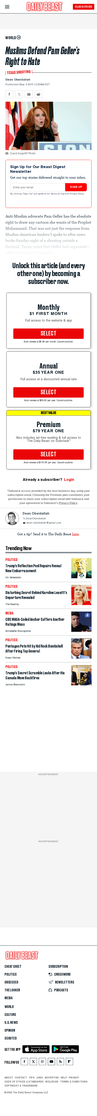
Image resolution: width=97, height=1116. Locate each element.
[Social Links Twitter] (33, 1062)
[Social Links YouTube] (51, 1062)
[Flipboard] (69, 1062)
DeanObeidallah (36, 519)
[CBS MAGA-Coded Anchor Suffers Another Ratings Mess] (81, 630)
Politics (11, 974)
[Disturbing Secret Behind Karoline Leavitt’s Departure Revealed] (81, 604)
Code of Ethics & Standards (24, 1081)
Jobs (39, 1077)
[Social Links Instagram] (42, 1062)
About (9, 1077)
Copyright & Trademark (21, 1085)
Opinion (10, 1030)
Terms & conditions (73, 1081)
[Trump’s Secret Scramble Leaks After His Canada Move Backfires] (81, 684)
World (9, 1007)
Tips (32, 1077)
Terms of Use (58, 194)
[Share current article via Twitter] (19, 94)
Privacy (74, 1077)
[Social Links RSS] (60, 1062)
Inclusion (51, 1081)
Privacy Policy (77, 194)
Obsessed (11, 982)
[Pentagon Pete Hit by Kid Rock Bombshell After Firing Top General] (81, 657)
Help (64, 1077)
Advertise (52, 1077)
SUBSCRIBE (83, 6)
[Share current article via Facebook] (9, 94)
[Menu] (11, 6)
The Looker (12, 990)
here (75, 534)
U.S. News (11, 1022)
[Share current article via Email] (29, 94)
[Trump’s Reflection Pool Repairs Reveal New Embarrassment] (81, 577)
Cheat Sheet (13, 966)
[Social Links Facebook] (24, 1062)
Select (48, 334)
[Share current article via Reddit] (38, 94)
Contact (21, 1077)
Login (69, 479)
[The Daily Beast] (44, 7)
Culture (10, 1015)
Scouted (11, 1038)
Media (8, 998)
